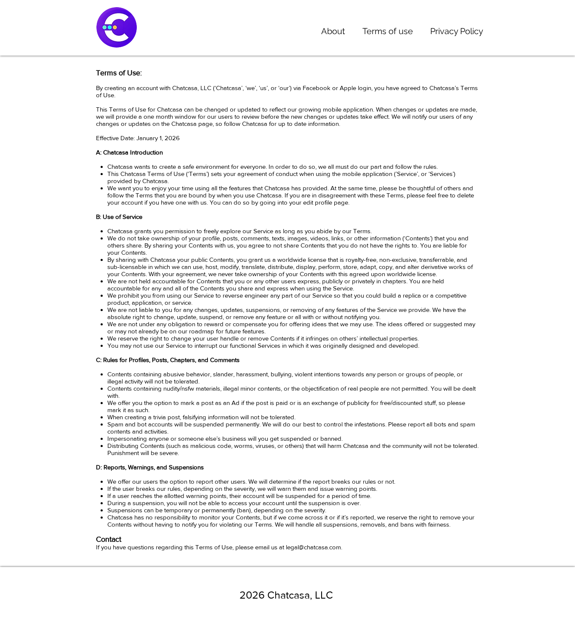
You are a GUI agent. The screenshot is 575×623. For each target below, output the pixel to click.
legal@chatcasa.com (313, 547)
